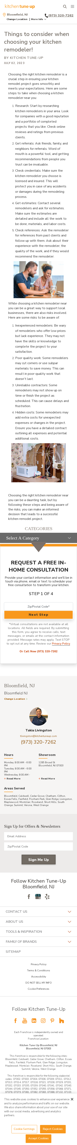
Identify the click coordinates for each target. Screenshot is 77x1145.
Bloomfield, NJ (17, 15)
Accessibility (38, 976)
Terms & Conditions (38, 970)
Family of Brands (21, 941)
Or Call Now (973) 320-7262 (38, 651)
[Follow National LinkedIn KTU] (34, 1020)
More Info (37, 19)
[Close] (72, 1099)
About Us (14, 921)
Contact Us (16, 911)
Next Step (38, 614)
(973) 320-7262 (38, 742)
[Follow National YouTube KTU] (25, 1020)
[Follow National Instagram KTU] (43, 1020)
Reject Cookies (53, 1129)
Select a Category (22, 538)
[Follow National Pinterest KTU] (52, 1020)
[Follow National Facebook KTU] (15, 1020)
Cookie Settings (24, 1129)
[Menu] (72, 6)
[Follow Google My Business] (38, 896)
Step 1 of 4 (41, 594)
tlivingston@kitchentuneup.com (38, 736)
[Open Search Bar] (65, 6)
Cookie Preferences (38, 989)
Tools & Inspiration (24, 931)
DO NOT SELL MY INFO (38, 982)
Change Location (17, 19)
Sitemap (13, 951)
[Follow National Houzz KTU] (61, 1020)
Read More (14, 778)
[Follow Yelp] (47, 896)
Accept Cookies (38, 1138)
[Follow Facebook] (29, 896)
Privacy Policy (61, 644)
